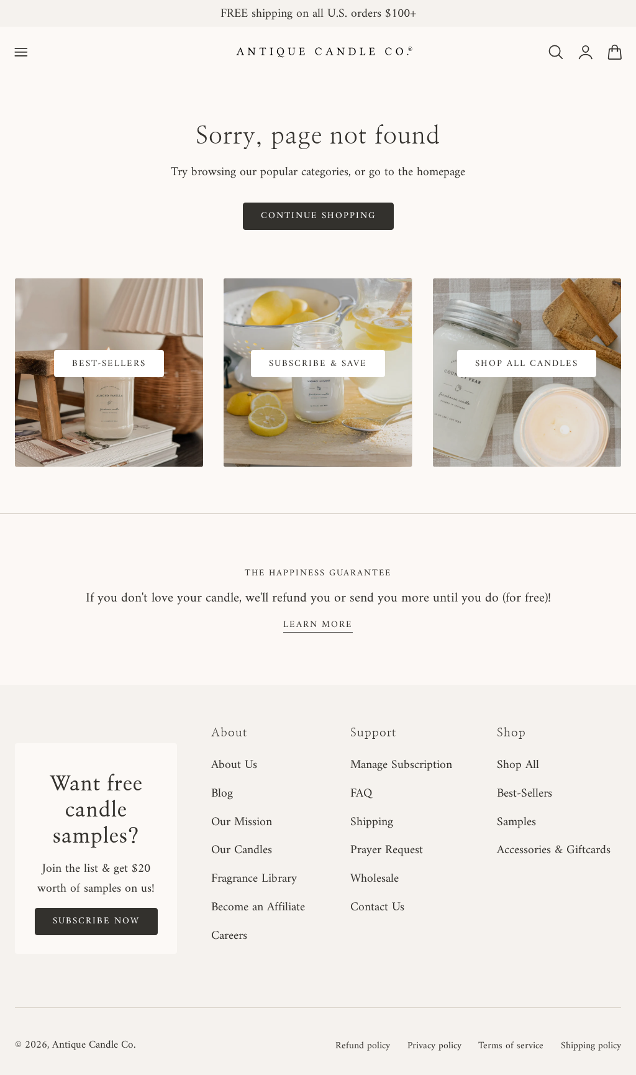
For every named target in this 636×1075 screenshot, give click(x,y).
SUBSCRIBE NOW (96, 921)
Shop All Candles (526, 363)
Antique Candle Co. (93, 1045)
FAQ (361, 793)
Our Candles (241, 851)
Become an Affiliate (258, 907)
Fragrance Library (254, 879)
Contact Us (377, 907)
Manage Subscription (401, 765)
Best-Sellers (109, 363)
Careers (229, 936)
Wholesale (374, 879)
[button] (21, 52)
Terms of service (510, 1045)
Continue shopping (318, 216)
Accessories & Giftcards (554, 851)
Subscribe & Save (318, 363)
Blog (222, 793)
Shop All (518, 765)
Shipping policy (591, 1045)
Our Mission (241, 822)
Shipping (371, 822)
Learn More (318, 624)
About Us (234, 765)
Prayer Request (386, 851)
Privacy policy (434, 1045)
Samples (516, 822)
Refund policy (362, 1045)
